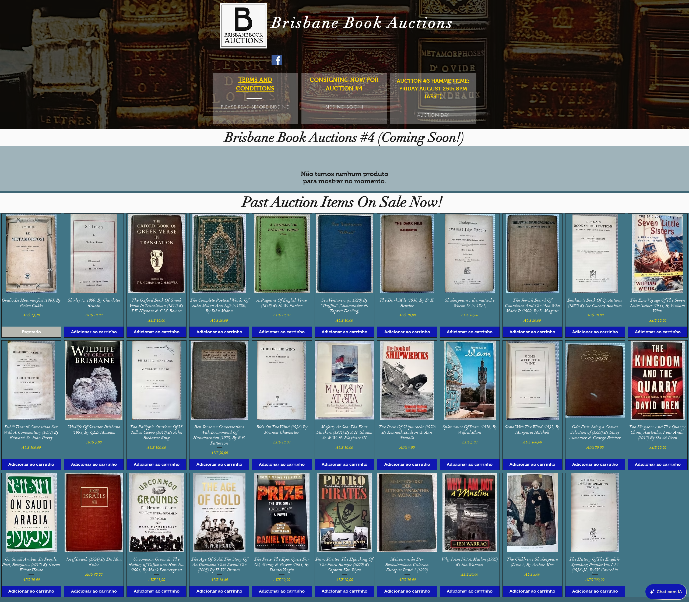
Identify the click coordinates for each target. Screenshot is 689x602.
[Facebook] (277, 60)
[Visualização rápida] (31, 253)
